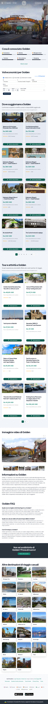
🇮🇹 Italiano (32, 687)
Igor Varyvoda (18, 678)
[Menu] (2, 3)
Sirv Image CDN (37, 678)
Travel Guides (28, 681)
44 (31, 254)
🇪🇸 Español (19, 687)
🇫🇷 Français (12, 687)
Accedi (44, 3)
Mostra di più (24, 64)
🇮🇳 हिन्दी (30, 689)
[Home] (24, 3)
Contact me (23, 678)
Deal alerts (7, 681)
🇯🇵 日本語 (18, 689)
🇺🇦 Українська (24, 689)
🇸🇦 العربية (38, 687)
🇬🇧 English (6, 687)
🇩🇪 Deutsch (25, 687)
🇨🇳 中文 (42, 687)
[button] (44, 436)
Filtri (26, 27)
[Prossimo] (34, 254)
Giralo (20, 28)
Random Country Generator (17, 681)
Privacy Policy (36, 681)
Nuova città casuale (24, 553)
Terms (41, 681)
